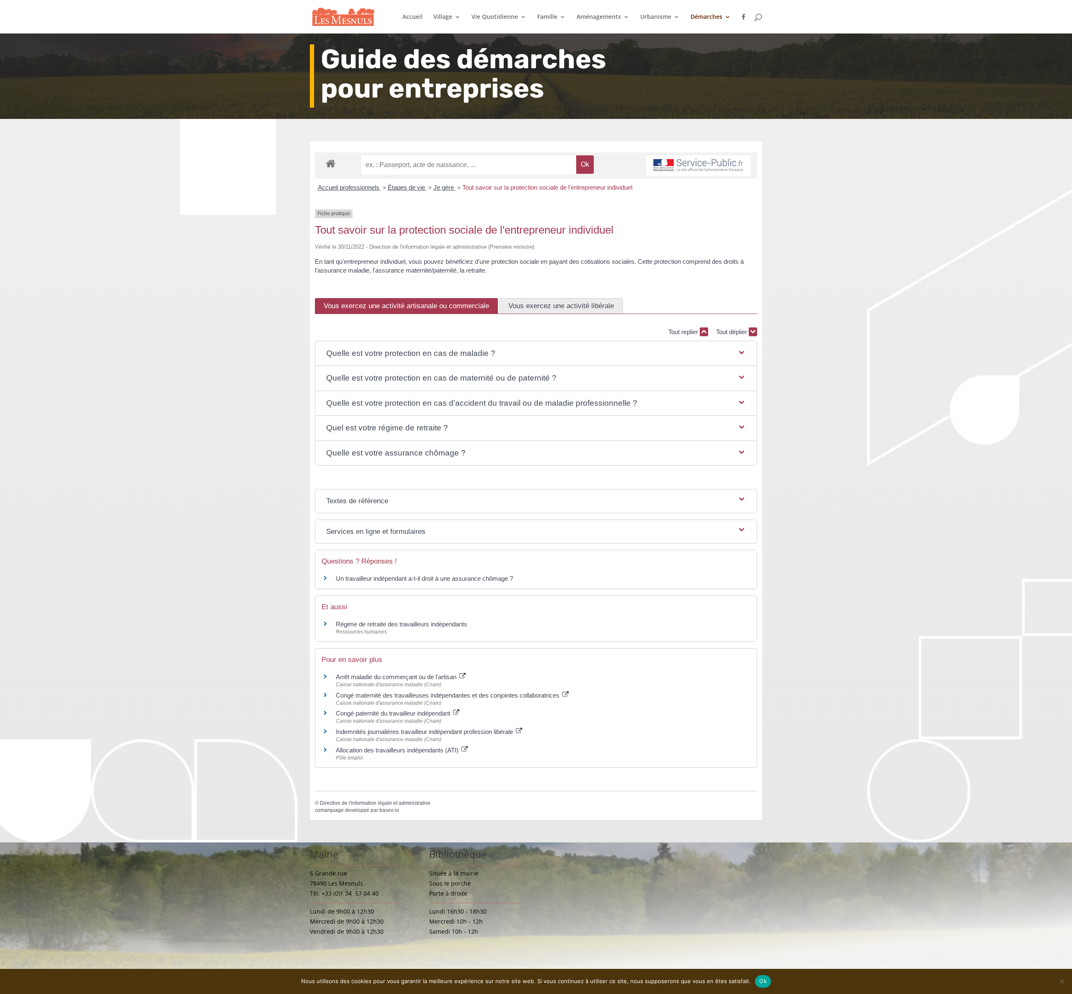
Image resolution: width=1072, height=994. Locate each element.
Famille (547, 17)
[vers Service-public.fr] (698, 165)
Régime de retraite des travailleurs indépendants (401, 624)
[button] (536, 353)
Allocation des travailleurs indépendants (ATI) (398, 750)
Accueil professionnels (349, 187)
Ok (763, 981)
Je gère (444, 187)
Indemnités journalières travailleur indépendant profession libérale (425, 731)
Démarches (706, 17)
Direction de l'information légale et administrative (375, 803)
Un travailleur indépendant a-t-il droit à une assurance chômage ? (424, 578)
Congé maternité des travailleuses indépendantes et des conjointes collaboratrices (448, 695)
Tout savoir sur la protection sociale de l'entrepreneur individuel (547, 187)
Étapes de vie (407, 187)
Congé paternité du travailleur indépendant (394, 713)
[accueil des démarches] (330, 163)
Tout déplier (732, 331)
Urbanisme (655, 17)
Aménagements (599, 17)
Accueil (412, 17)
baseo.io (389, 810)
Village (442, 17)
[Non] (1061, 981)
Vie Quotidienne (495, 17)
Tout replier (684, 331)
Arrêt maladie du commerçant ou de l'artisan (397, 676)
